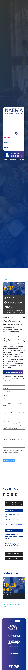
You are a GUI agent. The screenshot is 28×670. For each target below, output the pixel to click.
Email (5, 395)
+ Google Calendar (14, 554)
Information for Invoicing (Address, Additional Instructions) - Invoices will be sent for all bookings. (13, 425)
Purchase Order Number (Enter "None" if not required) (14, 451)
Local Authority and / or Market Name (13, 404)
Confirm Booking (9, 460)
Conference (18, 524)
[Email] (12, 494)
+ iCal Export (14, 558)
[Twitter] (8, 494)
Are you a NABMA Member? (12, 413)
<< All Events (7, 280)
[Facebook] (4, 494)
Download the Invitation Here (13, 372)
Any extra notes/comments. (12, 439)
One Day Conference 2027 (12, 595)
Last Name (6, 388)
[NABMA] (14, 111)
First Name (6, 380)
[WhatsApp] (16, 494)
